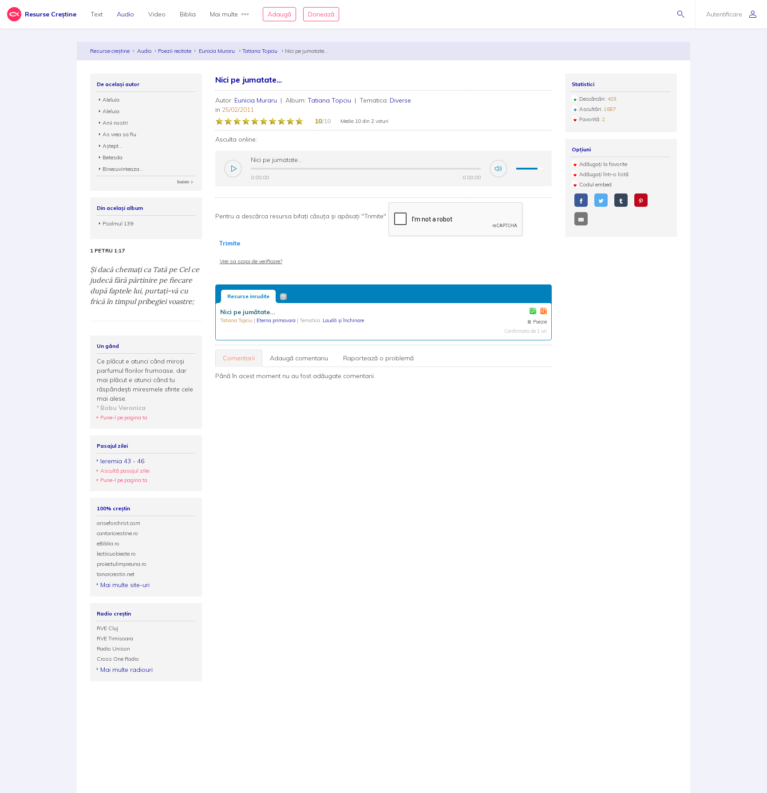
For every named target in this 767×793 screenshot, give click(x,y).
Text (97, 14)
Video (157, 14)
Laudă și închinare (343, 320)
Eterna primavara (277, 320)
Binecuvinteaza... (123, 169)
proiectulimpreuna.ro (121, 563)
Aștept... (113, 145)
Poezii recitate (174, 50)
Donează (321, 14)
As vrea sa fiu (119, 134)
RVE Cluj (107, 628)
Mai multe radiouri (126, 670)
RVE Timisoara (115, 638)
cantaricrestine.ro (117, 533)
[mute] (498, 169)
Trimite (229, 243)
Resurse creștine (110, 50)
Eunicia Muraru (217, 50)
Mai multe (224, 14)
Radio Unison (113, 648)
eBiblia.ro (108, 543)
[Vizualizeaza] (543, 311)
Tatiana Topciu (260, 50)
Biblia (188, 14)
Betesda (113, 157)
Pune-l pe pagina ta (123, 417)
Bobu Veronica (123, 408)
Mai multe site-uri (125, 585)
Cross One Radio (118, 658)
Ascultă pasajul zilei (125, 470)
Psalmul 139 (118, 223)
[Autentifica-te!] (533, 311)
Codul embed (595, 184)
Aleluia (111, 99)
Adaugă (279, 14)
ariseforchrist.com (118, 523)
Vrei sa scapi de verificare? (251, 261)
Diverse (400, 100)
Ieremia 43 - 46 (122, 461)
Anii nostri (115, 122)
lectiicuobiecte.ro (116, 553)
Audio (125, 14)
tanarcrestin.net (115, 574)
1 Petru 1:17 (107, 250)
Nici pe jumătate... (247, 312)
